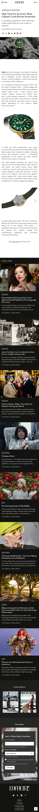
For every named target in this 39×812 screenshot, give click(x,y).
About (19, 800)
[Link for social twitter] (13, 796)
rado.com (15, 242)
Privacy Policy (19, 806)
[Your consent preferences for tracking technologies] (36, 809)
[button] (35, 201)
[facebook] (6, 33)
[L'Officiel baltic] (19, 2)
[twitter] (14, 33)
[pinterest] (8, 33)
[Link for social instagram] (21, 796)
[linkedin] (11, 33)
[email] (3, 33)
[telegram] (20, 33)
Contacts (19, 803)
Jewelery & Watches (11, 10)
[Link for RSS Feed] (25, 795)
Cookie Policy (19, 809)
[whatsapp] (17, 33)
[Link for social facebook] (17, 796)
